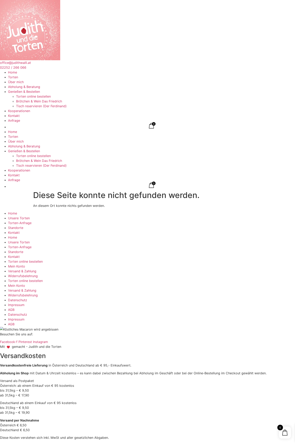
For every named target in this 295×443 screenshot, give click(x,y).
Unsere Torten (19, 218)
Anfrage (14, 120)
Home (12, 72)
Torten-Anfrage (20, 223)
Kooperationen (19, 111)
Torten (13, 77)
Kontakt (14, 116)
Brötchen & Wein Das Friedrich (39, 101)
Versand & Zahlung (22, 271)
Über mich (16, 82)
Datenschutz (17, 300)
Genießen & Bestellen (24, 92)
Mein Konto (16, 266)
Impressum (16, 305)
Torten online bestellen (33, 96)
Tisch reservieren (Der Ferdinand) (41, 106)
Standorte (15, 228)
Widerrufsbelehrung (23, 276)
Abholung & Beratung (24, 87)
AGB (11, 310)
